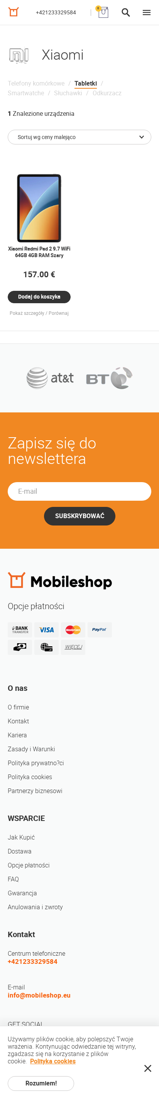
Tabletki (85, 83)
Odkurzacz (107, 93)
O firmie (18, 707)
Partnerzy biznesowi (35, 791)
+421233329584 (56, 12)
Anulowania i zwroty (35, 907)
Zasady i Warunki (31, 749)
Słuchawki (68, 93)
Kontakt (18, 721)
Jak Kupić (21, 837)
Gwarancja (22, 893)
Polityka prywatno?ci (36, 763)
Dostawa (20, 851)
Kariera (17, 735)
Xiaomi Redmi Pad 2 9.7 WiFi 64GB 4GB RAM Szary (39, 252)
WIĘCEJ (73, 647)
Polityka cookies (30, 777)
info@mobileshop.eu (39, 995)
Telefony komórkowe (36, 83)
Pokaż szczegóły (27, 313)
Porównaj (59, 313)
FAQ (13, 879)
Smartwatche (26, 93)
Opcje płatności (29, 865)
